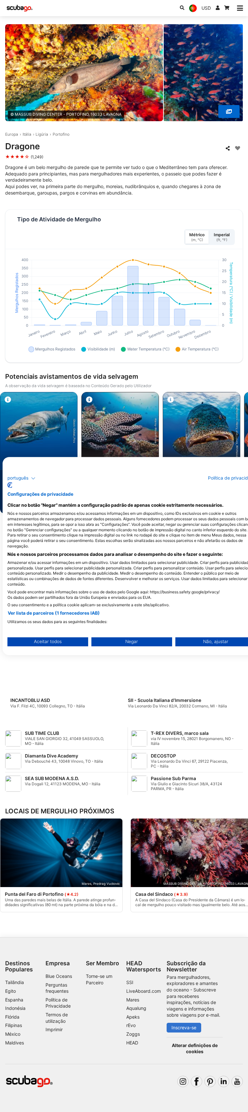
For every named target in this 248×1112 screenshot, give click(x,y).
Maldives (14, 1042)
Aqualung (136, 1008)
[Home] (20, 8)
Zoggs (133, 1034)
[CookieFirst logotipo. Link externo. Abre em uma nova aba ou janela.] (9, 485)
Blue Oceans (59, 976)
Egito (10, 991)
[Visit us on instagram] (183, 1081)
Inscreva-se (183, 1027)
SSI (129, 982)
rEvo (131, 1025)
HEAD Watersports (143, 966)
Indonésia (15, 1008)
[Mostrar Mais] (229, 111)
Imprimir (54, 1029)
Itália (27, 134)
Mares (132, 999)
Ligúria (42, 134)
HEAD (132, 1042)
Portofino (61, 134)
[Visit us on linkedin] (223, 1081)
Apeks (133, 1017)
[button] (21, 478)
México (12, 1034)
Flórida (12, 1017)
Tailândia (14, 982)
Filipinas (13, 1025)
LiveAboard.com (143, 991)
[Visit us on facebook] (196, 1081)
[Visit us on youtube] (237, 1081)
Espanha (14, 999)
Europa (11, 134)
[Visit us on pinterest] (210, 1081)
